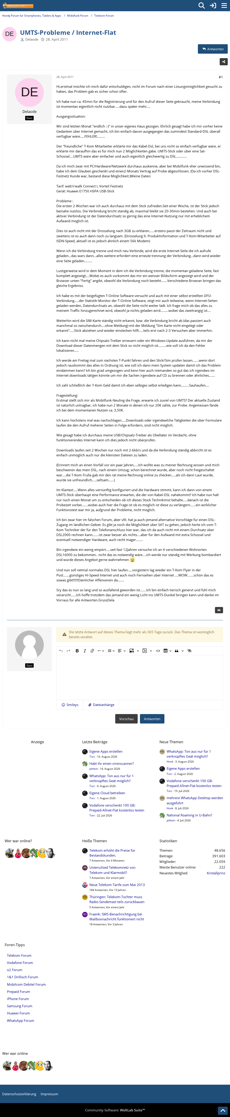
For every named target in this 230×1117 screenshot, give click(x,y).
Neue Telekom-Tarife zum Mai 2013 (117, 884)
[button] (70, 704)
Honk (170, 761)
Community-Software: (115, 1110)
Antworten (152, 719)
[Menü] (224, 5)
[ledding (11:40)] (42, 853)
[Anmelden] (212, 5)
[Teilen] (224, 61)
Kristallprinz (216, 873)
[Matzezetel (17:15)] (26, 853)
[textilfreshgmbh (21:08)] (10, 853)
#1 (221, 77)
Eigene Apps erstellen (105, 751)
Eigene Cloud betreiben (107, 793)
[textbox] (139, 677)
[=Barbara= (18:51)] (18, 853)
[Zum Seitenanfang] (223, 1111)
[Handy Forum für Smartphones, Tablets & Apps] (17, 5)
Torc (92, 757)
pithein (93, 769)
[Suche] (201, 5)
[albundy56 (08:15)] (50, 853)
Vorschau (126, 719)
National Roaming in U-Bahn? (189, 815)
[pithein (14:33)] (34, 853)
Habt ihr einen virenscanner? (111, 763)
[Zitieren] (219, 610)
